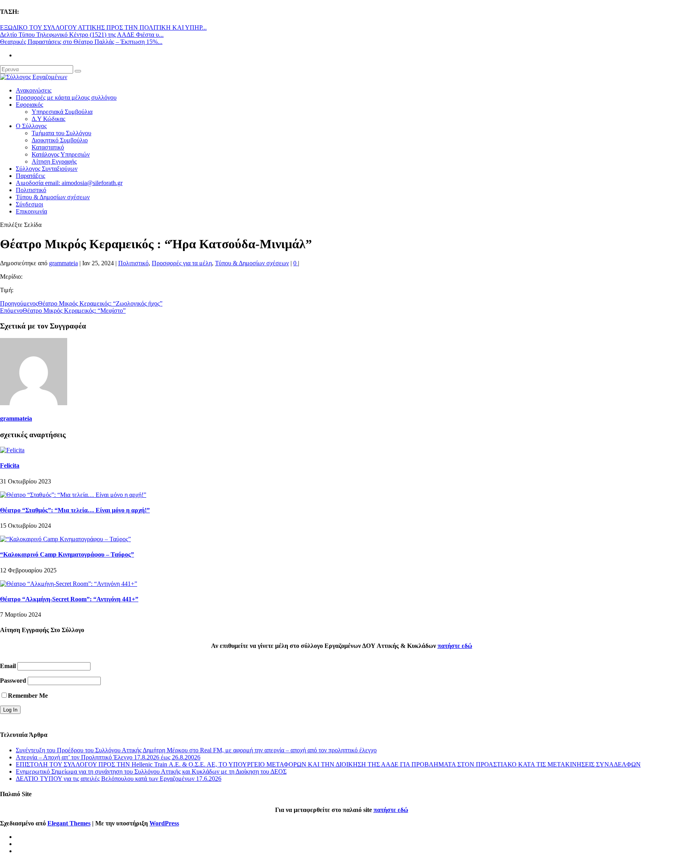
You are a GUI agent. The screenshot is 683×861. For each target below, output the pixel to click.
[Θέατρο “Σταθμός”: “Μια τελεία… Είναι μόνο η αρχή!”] (73, 494)
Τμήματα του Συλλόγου (61, 133)
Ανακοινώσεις (33, 90)
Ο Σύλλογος (31, 126)
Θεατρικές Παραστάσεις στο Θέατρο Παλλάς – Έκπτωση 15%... (81, 41)
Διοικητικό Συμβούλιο (60, 140)
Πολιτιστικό (31, 190)
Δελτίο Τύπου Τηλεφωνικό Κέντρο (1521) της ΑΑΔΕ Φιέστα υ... (82, 34)
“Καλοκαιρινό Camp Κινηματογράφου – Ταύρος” (67, 554)
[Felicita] (12, 450)
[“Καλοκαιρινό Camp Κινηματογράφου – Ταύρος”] (65, 539)
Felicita (9, 465)
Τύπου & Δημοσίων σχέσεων (53, 197)
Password (13, 680)
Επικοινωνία (31, 211)
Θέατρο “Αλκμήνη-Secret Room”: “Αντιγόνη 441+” (69, 599)
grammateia (63, 263)
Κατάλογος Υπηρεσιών (61, 154)
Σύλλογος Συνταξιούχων (46, 168)
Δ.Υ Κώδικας (48, 118)
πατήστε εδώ (455, 645)
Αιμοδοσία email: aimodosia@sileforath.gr (69, 182)
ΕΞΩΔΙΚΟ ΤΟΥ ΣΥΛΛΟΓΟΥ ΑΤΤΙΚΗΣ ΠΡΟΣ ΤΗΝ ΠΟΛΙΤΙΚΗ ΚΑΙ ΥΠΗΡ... (103, 27)
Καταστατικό (48, 147)
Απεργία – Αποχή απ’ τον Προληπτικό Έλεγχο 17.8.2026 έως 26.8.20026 (108, 757)
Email (8, 666)
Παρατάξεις (30, 175)
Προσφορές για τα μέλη (182, 263)
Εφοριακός (29, 104)
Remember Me (28, 695)
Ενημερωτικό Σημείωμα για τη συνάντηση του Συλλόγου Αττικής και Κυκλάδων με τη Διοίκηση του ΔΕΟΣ (151, 771)
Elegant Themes (69, 823)
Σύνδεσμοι (29, 204)
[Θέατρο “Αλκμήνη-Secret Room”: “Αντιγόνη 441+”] (68, 583)
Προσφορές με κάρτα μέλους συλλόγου (66, 97)
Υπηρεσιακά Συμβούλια (62, 111)
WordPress (164, 823)
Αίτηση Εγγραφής (54, 161)
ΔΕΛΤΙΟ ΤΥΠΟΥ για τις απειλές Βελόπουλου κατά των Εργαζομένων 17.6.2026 (118, 778)
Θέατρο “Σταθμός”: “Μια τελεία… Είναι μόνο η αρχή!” (75, 510)
